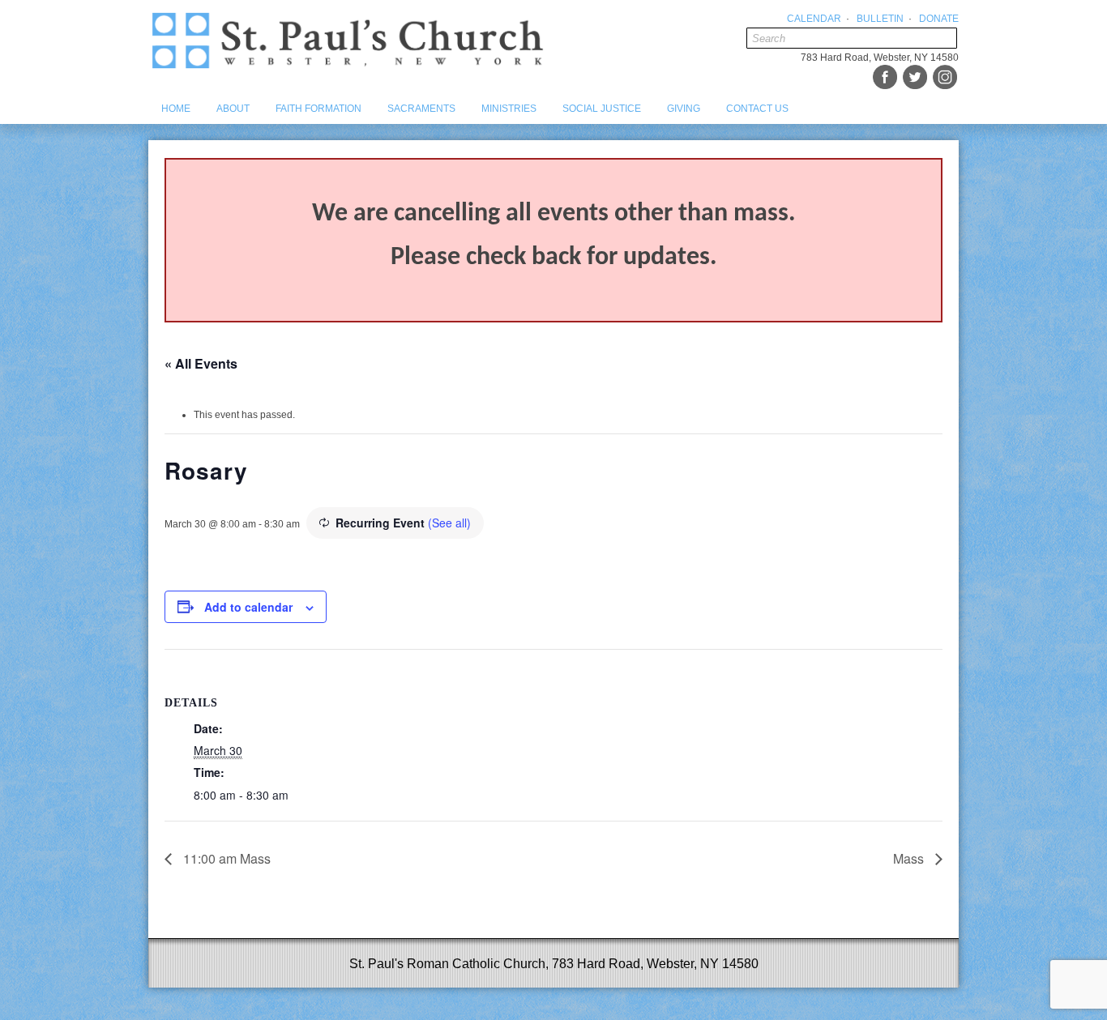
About (233, 108)
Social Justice (601, 108)
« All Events (201, 363)
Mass (910, 858)
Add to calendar (248, 607)
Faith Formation (318, 108)
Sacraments (421, 108)
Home (175, 108)
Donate (939, 18)
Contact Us (757, 108)
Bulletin (880, 18)
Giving (683, 108)
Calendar (814, 18)
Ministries (508, 108)
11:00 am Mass (225, 858)
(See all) (449, 522)
